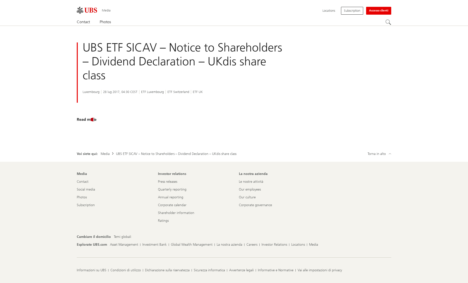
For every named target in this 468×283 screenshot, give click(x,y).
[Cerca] (388, 22)
